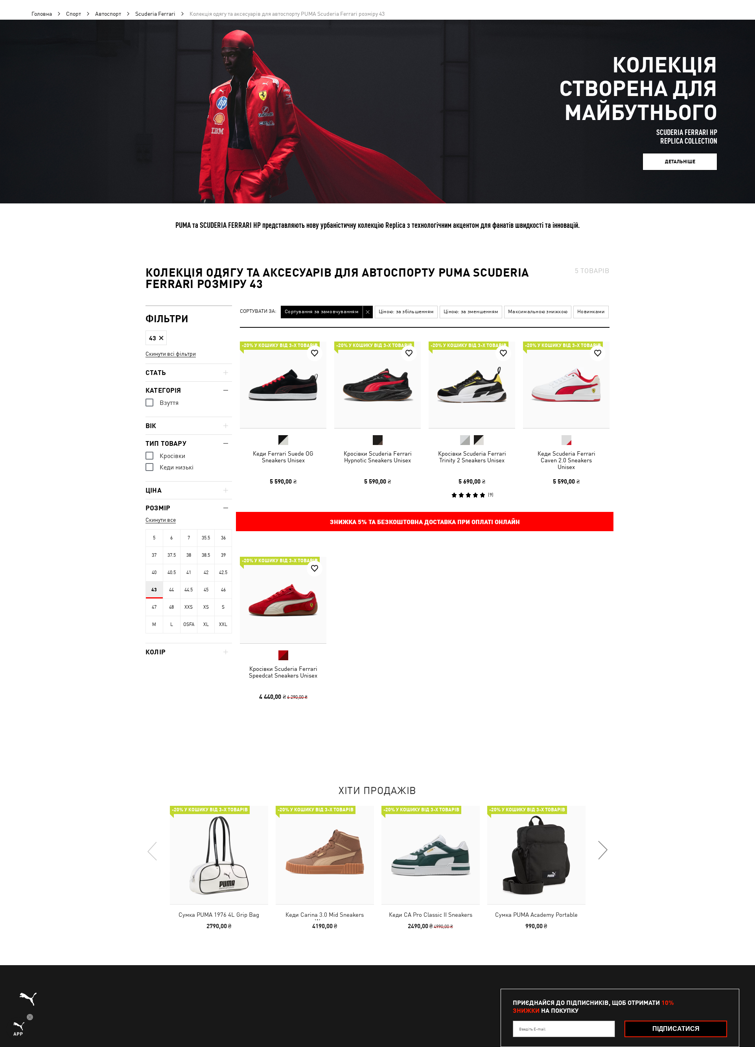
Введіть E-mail (532, 1029)
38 (188, 555)
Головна (41, 14)
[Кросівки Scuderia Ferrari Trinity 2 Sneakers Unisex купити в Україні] (472, 385)
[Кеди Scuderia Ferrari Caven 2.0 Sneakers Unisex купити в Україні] (566, 385)
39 (223, 555)
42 (206, 572)
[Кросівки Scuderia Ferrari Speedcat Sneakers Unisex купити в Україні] (283, 600)
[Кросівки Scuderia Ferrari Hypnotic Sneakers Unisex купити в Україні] (377, 385)
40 (154, 572)
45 (206, 590)
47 (154, 607)
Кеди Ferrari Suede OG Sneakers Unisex (283, 456)
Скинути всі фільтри (170, 354)
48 (171, 607)
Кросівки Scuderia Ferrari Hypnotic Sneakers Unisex (378, 456)
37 (154, 555)
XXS (188, 607)
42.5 (223, 572)
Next (602, 851)
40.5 (172, 572)
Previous (152, 851)
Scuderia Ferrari (155, 14)
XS (206, 607)
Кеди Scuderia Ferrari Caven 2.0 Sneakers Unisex (566, 460)
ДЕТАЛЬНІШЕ (680, 161)
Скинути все (160, 520)
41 (188, 572)
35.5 (206, 538)
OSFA (188, 624)
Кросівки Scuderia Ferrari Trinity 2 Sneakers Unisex (472, 456)
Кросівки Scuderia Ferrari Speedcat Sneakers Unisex (283, 672)
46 (223, 590)
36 (223, 538)
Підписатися (676, 1028)
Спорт (73, 14)
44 (171, 590)
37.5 (172, 555)
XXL (223, 624)
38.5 (206, 555)
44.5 (188, 590)
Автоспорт (108, 14)
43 (154, 590)
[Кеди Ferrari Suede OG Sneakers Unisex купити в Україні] (283, 385)
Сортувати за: (258, 311)
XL (206, 624)
